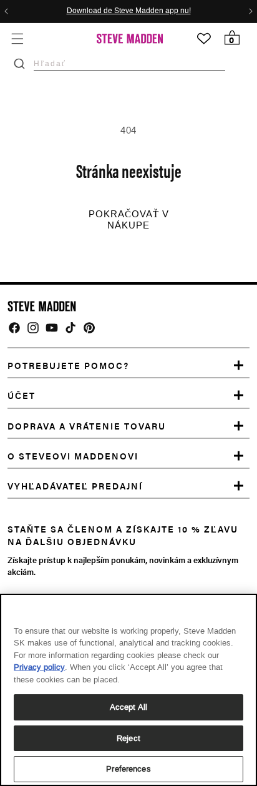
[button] (17, 38)
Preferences (128, 769)
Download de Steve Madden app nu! (129, 11)
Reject (128, 738)
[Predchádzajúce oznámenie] (6, 11)
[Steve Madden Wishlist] (204, 38)
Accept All (128, 707)
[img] (14, 328)
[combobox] (129, 63)
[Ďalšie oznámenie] (251, 11)
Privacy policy (39, 667)
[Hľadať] (19, 64)
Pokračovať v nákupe (129, 220)
